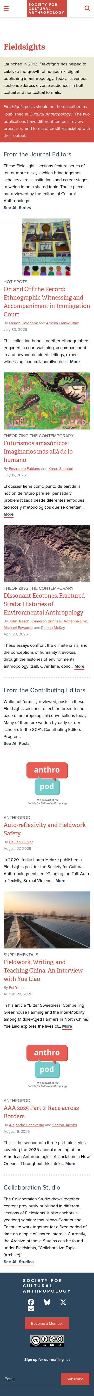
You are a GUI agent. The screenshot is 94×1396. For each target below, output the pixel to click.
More (75, 362)
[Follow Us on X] (63, 1302)
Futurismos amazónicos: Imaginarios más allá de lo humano (38, 452)
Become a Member (47, 1323)
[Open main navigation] (6, 8)
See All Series (17, 208)
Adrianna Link (75, 621)
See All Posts (17, 743)
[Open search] (87, 8)
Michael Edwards (18, 627)
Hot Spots (15, 282)
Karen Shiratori (60, 468)
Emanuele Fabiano (24, 468)
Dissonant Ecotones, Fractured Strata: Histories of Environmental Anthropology (44, 604)
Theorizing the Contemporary (39, 436)
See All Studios (19, 1262)
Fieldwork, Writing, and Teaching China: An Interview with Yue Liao (43, 971)
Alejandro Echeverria (26, 1124)
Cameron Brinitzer (46, 621)
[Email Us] (31, 1309)
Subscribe (75, 1379)
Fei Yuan (16, 987)
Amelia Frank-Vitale (62, 323)
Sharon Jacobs (64, 1124)
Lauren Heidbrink (23, 323)
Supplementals (21, 955)
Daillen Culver (21, 842)
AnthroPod (17, 817)
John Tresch (19, 621)
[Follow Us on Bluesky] (47, 1302)
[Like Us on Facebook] (31, 1302)
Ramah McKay (53, 627)
